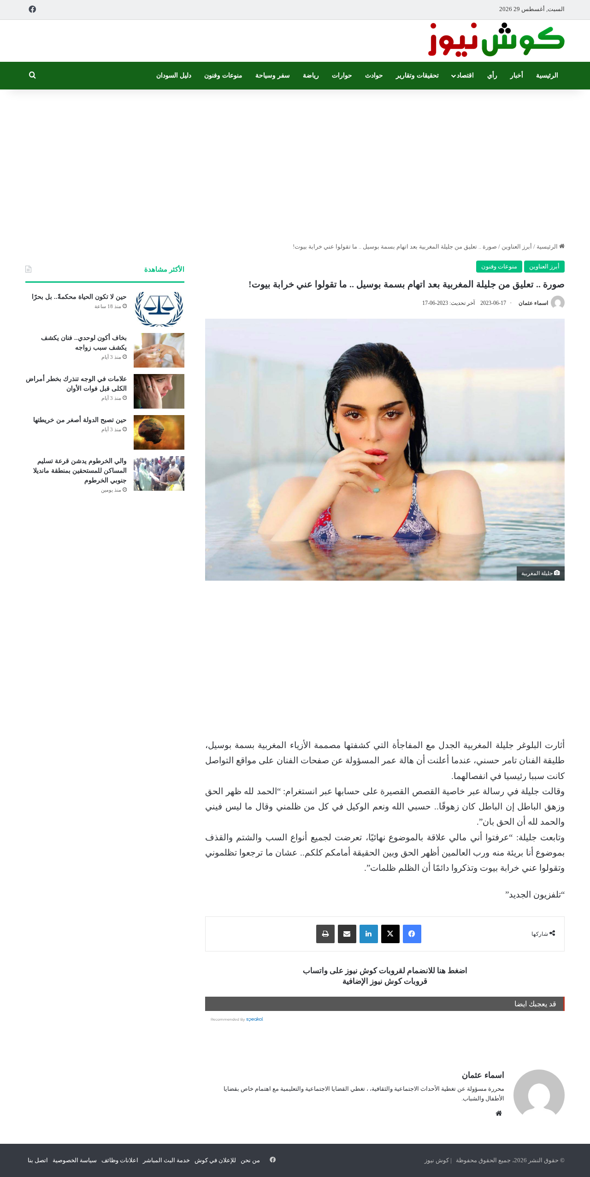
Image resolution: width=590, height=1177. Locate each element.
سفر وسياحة (272, 75)
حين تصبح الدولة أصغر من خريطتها (80, 419)
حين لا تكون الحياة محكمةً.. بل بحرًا (79, 296)
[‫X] (390, 934)
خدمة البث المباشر (166, 1160)
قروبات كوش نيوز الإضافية (384, 981)
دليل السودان (173, 75)
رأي (492, 75)
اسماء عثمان (533, 303)
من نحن (250, 1160)
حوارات (342, 75)
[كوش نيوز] (495, 40)
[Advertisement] (295, 163)
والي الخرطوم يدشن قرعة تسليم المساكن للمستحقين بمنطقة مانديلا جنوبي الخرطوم (80, 471)
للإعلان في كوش (215, 1160)
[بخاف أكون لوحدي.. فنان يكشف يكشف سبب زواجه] (159, 350)
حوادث (374, 75)
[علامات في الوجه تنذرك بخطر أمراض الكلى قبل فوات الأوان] (159, 391)
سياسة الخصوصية (75, 1160)
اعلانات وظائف (119, 1160)
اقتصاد (465, 75)
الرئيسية (547, 75)
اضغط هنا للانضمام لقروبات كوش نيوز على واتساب (385, 970)
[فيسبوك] (412, 934)
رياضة (311, 75)
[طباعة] (325, 934)
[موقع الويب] (498, 1113)
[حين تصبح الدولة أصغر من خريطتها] (159, 432)
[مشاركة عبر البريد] (347, 934)
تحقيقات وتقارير (417, 75)
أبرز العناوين (517, 246)
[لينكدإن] (369, 934)
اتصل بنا (38, 1160)
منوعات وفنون (223, 75)
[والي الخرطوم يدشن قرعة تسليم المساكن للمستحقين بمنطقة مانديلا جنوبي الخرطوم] (159, 473)
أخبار (516, 75)
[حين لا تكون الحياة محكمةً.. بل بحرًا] (159, 309)
